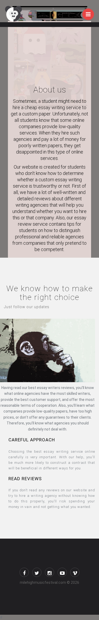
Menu (88, 14)
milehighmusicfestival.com (43, 582)
